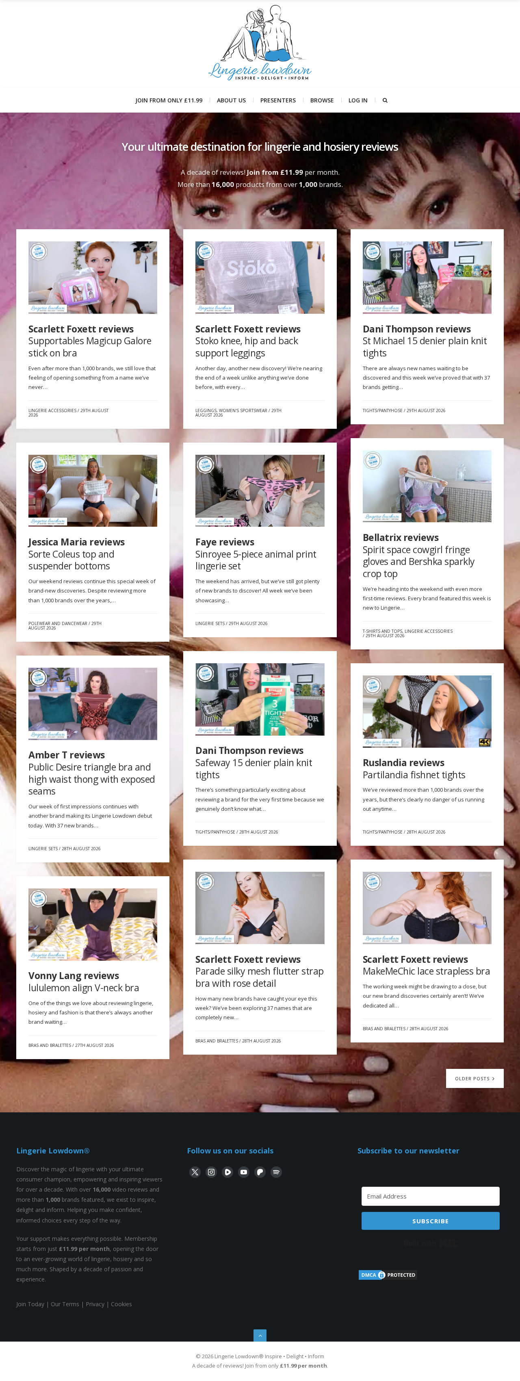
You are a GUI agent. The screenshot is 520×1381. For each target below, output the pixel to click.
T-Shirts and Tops (382, 631)
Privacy (95, 1304)
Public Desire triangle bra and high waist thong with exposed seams (91, 772)
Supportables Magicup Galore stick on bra (90, 340)
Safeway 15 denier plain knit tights (253, 762)
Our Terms (65, 1304)
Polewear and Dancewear (57, 623)
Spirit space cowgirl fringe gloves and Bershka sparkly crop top (419, 555)
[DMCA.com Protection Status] (388, 1279)
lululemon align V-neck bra (83, 981)
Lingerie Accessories (52, 410)
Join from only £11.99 (168, 100)
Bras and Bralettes (216, 1041)
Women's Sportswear (243, 410)
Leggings (206, 410)
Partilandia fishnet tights (414, 768)
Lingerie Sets (210, 623)
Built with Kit (431, 1243)
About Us (231, 100)
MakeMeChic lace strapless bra (426, 965)
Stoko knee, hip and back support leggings (248, 340)
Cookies (121, 1304)
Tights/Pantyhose (383, 410)
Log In (358, 100)
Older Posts (473, 1078)
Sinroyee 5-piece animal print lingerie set (255, 553)
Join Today (30, 1304)
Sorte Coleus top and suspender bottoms (76, 553)
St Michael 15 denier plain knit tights (425, 340)
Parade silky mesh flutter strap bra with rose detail (259, 971)
